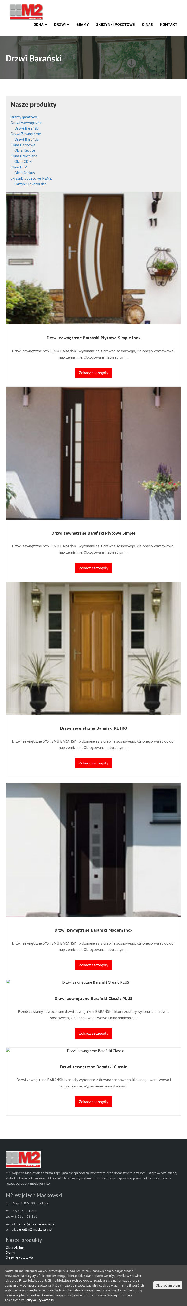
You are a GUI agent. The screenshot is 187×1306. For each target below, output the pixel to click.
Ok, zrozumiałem (168, 1285)
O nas (147, 24)
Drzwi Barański (26, 128)
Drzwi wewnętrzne (26, 122)
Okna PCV (19, 167)
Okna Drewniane (24, 155)
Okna (38, 24)
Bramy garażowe (24, 116)
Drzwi (60, 24)
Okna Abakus (24, 172)
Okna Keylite (24, 150)
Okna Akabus (15, 1247)
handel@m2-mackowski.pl (36, 1224)
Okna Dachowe (23, 144)
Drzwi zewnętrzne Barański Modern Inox (93, 930)
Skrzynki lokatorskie (30, 183)
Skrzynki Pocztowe (115, 24)
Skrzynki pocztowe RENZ (31, 178)
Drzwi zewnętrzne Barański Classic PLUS (93, 998)
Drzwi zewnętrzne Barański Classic (93, 1066)
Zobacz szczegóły (93, 372)
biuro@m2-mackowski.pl (34, 1229)
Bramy (82, 24)
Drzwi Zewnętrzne (26, 133)
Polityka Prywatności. (40, 1300)
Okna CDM (23, 161)
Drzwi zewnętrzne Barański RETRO (93, 728)
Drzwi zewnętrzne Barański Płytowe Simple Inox (93, 338)
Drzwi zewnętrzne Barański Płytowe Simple (93, 533)
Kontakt (169, 24)
